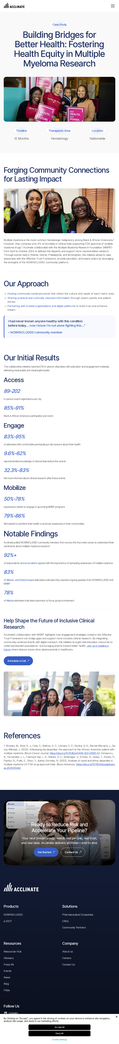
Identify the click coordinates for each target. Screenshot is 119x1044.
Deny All (59, 1033)
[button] (112, 6)
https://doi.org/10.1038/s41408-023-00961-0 (74, 753)
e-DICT (8, 921)
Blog (6, 983)
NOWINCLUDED (13, 914)
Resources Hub (13, 951)
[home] (14, 6)
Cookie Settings (59, 1039)
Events (7, 970)
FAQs (7, 990)
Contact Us (68, 964)
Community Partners (74, 927)
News (7, 977)
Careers (66, 958)
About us (67, 951)
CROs (65, 921)
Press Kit (9, 964)
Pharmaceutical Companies (77, 914)
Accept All (59, 1027)
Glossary (9, 958)
